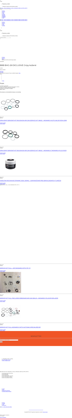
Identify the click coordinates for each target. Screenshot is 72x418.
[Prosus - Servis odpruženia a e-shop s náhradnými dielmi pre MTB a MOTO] (13, 8)
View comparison (3, 417)
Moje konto (4, 405)
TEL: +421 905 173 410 (6, 359)
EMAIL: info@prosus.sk (6, 360)
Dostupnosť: (7, 73)
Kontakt (3, 14)
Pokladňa (3, 17)
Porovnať (1, 71)
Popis (3, 80)
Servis (3, 12)
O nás (3, 13)
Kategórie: (17, 73)
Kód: (1, 73)
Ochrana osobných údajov (6, 391)
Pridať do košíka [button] (3, 122)
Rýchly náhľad (2, 123)
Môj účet (3, 15)
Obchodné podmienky (6, 390)
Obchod (3, 11)
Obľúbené (4, 16)
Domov (3, 10)
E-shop (3, 388)
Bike (19, 73)
